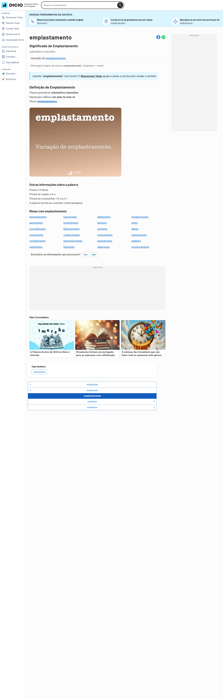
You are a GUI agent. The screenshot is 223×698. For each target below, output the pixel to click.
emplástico (92, 407)
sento (134, 222)
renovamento (105, 235)
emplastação (39, 372)
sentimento (35, 247)
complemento (37, 240)
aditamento (104, 216)
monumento (36, 235)
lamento (102, 222)
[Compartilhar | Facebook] (158, 37)
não (94, 254)
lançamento (36, 222)
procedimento (37, 228)
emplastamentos (47, 101)
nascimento (70, 216)
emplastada (92, 384)
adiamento (103, 247)
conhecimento (71, 235)
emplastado (92, 390)
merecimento (139, 235)
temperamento (38, 216)
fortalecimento (139, 216)
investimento (70, 222)
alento (135, 228)
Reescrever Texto (91, 76)
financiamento (71, 228)
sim (86, 254)
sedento (136, 240)
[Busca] (120, 5)
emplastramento (56, 58)
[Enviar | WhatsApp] (163, 37)
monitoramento (140, 247)
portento (102, 228)
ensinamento (104, 240)
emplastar (92, 401)
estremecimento (72, 240)
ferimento (69, 247)
